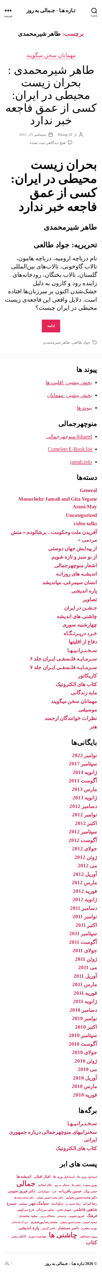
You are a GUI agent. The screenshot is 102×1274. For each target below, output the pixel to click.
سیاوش (23, 1203)
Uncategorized (81, 515)
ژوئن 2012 (86, 857)
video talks (85, 524)
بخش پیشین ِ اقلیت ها (69, 382)
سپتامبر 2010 (83, 1035)
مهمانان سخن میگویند (51, 55)
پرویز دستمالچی (88, 1236)
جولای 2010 (84, 1052)
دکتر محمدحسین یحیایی (81, 1197)
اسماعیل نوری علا (64, 1177)
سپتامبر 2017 (83, 764)
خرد (54, 1191)
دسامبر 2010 (83, 1010)
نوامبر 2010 (84, 1018)
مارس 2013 (84, 789)
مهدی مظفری (89, 1228)
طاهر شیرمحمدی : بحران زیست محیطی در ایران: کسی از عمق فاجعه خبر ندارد (51, 95)
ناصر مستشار (68, 1228)
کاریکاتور (87, 676)
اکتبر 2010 (86, 1027)
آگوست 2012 (83, 840)
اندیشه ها (24, 1176)
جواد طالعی (81, 342)
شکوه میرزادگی (45, 1210)
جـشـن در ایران (80, 608)
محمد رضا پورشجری (43, 1222)
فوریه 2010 (85, 1095)
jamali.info (81, 462)
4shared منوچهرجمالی (69, 436)
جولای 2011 (85, 950)
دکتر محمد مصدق (24, 1197)
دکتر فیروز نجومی (21, 1191)
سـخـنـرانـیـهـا (82, 650)
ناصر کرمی (48, 1228)
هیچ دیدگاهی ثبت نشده (47, 143)
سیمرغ (12, 1203)
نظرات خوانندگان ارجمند (71, 718)
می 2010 (87, 1069)
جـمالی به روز (61, 1184)
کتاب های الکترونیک (76, 684)
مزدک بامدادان (20, 1222)
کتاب (91, 1242)
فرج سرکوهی (25, 1210)
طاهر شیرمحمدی (56, 342)
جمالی (25, 1183)
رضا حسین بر (73, 1203)
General (88, 490)
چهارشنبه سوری (79, 625)
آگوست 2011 (83, 942)
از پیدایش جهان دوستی (72, 548)
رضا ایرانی (90, 1203)
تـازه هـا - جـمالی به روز (51, 10)
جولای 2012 (84, 849)
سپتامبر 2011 (83, 933)
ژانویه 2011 (85, 1001)
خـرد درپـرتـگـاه (80, 633)
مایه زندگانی (84, 693)
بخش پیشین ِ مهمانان (69, 395)
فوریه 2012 (85, 891)
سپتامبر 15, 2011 (32, 135)
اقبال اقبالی (42, 1177)
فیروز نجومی (77, 1216)
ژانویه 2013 (85, 798)
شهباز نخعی (63, 1210)
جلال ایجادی (45, 1185)
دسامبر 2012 (83, 806)
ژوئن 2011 (86, 959)
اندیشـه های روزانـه (76, 574)
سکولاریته (57, 1203)
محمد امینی (90, 1222)
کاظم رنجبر (18, 1236)
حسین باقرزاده (70, 1191)
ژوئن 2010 (86, 1061)
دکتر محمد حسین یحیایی (49, 1197)
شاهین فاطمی (85, 1209)
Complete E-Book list (70, 449)
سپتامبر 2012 (83, 832)
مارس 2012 (84, 883)
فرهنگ (92, 1215)
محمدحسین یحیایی (70, 1222)
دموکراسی (44, 1191)
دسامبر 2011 (83, 908)
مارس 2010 (84, 1086)
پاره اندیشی (84, 591)
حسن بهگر (90, 1191)
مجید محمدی (28, 1216)
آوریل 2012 (85, 874)
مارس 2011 (84, 984)
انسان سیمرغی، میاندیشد (69, 582)
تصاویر (90, 599)
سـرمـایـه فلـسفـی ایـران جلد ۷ (63, 667)
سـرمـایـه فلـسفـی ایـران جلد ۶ (63, 659)
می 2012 (87, 866)
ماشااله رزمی (47, 1216)
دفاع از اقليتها (83, 642)
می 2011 (87, 967)
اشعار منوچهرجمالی (75, 565)
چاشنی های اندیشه (77, 616)
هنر (93, 727)
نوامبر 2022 (84, 755)
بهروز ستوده (90, 1184)
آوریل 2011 (85, 976)
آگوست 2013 (83, 781)
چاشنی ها (63, 1235)
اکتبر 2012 (86, 823)
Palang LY (65, 135)
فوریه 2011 (85, 993)
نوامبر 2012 (84, 815)
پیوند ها (84, 408)
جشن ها (76, 1184)
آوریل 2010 (85, 1078)
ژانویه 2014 (85, 772)
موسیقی (87, 710)
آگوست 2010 (83, 1044)
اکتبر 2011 (86, 925)
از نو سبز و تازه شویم (74, 557)
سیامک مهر (39, 1203)
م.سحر (61, 1216)
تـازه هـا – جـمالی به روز (64, 1263)
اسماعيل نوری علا (87, 1177)
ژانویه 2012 (85, 899)
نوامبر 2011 (85, 916)
